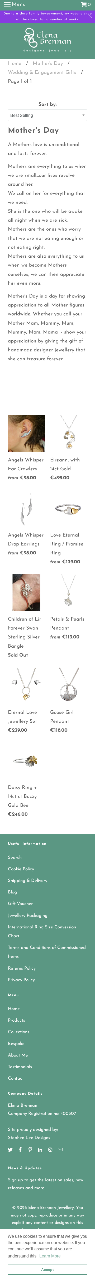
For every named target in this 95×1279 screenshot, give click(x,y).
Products (16, 1020)
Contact (16, 1078)
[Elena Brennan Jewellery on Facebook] (21, 1150)
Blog (12, 892)
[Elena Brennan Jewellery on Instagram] (51, 1150)
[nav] (15, 5)
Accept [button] (47, 1269)
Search (15, 857)
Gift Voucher (20, 904)
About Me (18, 1055)
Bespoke (16, 1044)
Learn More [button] (50, 1256)
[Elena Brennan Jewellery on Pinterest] (31, 1150)
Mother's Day (48, 63)
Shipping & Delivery (27, 880)
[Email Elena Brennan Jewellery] (61, 1150)
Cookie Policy (21, 869)
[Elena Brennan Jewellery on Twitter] (11, 1150)
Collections (18, 1032)
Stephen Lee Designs (29, 1138)
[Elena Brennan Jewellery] (47, 42)
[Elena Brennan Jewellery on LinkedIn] (41, 1150)
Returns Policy (22, 968)
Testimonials (20, 1067)
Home (14, 63)
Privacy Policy (21, 980)
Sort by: (47, 104)
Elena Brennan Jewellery (51, 1208)
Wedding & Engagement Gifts (42, 72)
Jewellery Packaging (28, 915)
